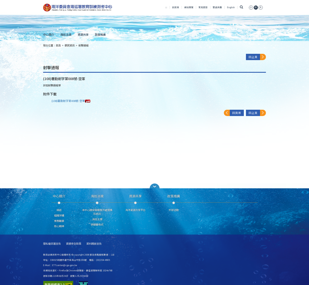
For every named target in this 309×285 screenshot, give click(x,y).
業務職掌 (59, 221)
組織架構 (59, 215)
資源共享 (83, 34)
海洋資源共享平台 (135, 210)
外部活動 (174, 210)
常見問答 (203, 7)
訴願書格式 (97, 224)
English (231, 7)
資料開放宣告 (94, 243)
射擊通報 (83, 45)
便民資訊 (70, 45)
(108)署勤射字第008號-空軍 (68, 101)
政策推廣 (100, 34)
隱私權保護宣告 (52, 243)
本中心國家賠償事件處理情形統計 (97, 212)
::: (166, 7)
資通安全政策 (73, 243)
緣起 (59, 210)
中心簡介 (48, 34)
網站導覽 (188, 7)
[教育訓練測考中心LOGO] (78, 8)
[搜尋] (241, 7)
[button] (154, 185)
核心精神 (59, 226)
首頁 (58, 45)
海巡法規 (65, 34)
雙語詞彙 (217, 7)
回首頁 (175, 7)
